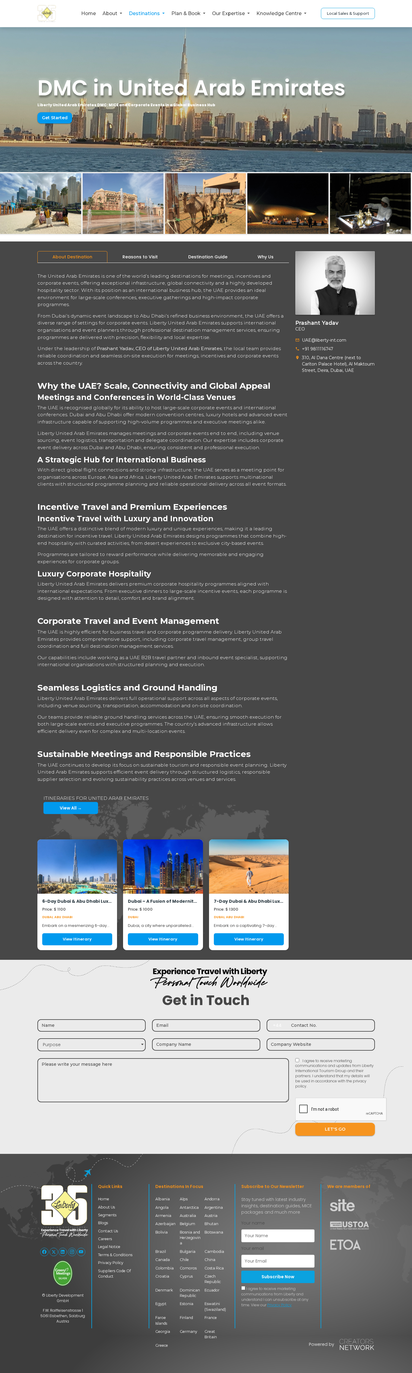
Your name (253, 1223)
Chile (184, 1259)
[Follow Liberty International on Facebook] (44, 1252)
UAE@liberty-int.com (324, 340)
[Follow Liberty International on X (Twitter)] (53, 1252)
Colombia (164, 1268)
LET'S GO (335, 1129)
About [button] (111, 13)
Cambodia (214, 1251)
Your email (252, 1248)
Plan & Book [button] (186, 13)
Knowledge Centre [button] (279, 13)
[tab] (72, 257)
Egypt (160, 1303)
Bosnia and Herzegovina (190, 1238)
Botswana (213, 1232)
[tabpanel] (163, 609)
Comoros (188, 1268)
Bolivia (161, 1232)
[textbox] (91, 1045)
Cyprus (186, 1276)
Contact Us (108, 1231)
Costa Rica (214, 1268)
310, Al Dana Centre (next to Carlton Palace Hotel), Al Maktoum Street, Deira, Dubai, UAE (338, 364)
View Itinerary (77, 939)
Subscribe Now (277, 1277)
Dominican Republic (190, 1293)
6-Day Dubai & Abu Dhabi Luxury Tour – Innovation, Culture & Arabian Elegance (77, 901)
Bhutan (211, 1223)
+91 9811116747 (317, 349)
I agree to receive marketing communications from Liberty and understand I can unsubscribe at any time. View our (275, 1297)
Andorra (212, 1199)
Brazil (160, 1251)
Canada (162, 1259)
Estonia (186, 1303)
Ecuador (212, 1290)
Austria (210, 1215)
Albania (162, 1199)
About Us (106, 1207)
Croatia (162, 1276)
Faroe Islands (161, 1320)
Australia (188, 1215)
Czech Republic (212, 1279)
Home (88, 13)
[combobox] (91, 1044)
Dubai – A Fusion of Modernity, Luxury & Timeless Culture (163, 901)
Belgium (187, 1223)
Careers (105, 1239)
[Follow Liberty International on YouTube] (81, 1252)
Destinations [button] (145, 13)
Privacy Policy (110, 1262)
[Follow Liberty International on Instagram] (72, 1252)
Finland (186, 1317)
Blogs (103, 1223)
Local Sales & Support (348, 13)
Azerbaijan (165, 1223)
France (210, 1317)
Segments (107, 1215)
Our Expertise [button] (229, 13)
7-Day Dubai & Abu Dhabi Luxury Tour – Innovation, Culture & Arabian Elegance (249, 901)
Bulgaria (187, 1251)
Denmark (164, 1290)
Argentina (213, 1207)
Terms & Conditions (115, 1255)
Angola (162, 1207)
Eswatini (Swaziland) (215, 1306)
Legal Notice (109, 1246)
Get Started (55, 117)
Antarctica (189, 1207)
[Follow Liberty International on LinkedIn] (63, 1252)
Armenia (163, 1215)
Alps (184, 1199)
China (209, 1259)
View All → (71, 808)
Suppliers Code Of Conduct (114, 1274)
